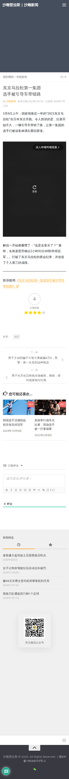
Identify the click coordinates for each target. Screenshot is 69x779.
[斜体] (11, 490)
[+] (52, 489)
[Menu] (64, 5)
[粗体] (6, 490)
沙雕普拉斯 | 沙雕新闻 (20, 4)
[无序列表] (29, 490)
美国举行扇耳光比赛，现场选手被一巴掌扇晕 (44, 424)
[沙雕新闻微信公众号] (34, 769)
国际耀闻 (8, 77)
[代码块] (38, 490)
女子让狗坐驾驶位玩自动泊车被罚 (24, 568)
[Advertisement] (34, 36)
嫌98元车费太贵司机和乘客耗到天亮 (26, 581)
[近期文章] (18, 545)
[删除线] (20, 490)
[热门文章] (50, 545)
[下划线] (15, 490)
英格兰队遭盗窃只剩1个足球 (21, 593)
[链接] (43, 490)
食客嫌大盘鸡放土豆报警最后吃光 (24, 555)
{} (48, 489)
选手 (16, 336)
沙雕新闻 (11, 101)
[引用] (34, 490)
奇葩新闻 (21, 77)
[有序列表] (25, 490)
